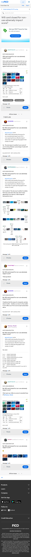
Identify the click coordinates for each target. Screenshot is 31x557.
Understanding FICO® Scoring (10, 9)
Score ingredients (19, 100)
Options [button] (29, 9)
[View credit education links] (29, 518)
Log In (23, 2)
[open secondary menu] (29, 2)
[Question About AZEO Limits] (21, 114)
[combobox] (15, 13)
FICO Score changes (8, 100)
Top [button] (2, 477)
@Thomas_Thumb (8, 394)
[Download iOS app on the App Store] (5, 501)
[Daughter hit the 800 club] (19, 114)
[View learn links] (29, 489)
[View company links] (29, 493)
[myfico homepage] (5, 1)
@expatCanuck (8, 132)
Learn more (15, 538)
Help (23, 5)
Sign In (27, 5)
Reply (25, 107)
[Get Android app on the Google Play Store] (16, 501)
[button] (27, 49)
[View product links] (29, 485)
